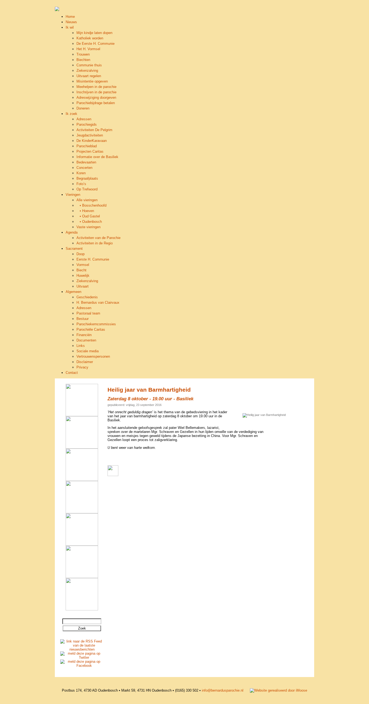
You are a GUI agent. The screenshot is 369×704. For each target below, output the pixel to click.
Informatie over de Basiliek (97, 157)
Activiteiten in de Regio (94, 243)
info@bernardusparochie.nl (222, 690)
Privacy (82, 367)
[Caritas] (82, 544)
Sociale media (87, 351)
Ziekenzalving (87, 71)
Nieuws (71, 22)
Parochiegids (86, 124)
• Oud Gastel (88, 216)
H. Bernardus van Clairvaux (97, 302)
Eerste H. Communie (92, 259)
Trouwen (83, 54)
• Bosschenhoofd (91, 205)
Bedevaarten (86, 162)
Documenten (86, 340)
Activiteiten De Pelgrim (94, 130)
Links (80, 346)
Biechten (83, 60)
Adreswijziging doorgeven (96, 97)
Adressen (83, 119)
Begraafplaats (87, 178)
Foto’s (81, 184)
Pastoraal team (88, 313)
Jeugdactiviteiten (89, 135)
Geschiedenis (87, 297)
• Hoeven (85, 211)
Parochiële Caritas (90, 329)
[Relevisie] (82, 447)
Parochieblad (86, 146)
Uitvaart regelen (88, 76)
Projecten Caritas (89, 151)
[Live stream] (82, 512)
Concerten (84, 168)
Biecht (81, 270)
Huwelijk (82, 276)
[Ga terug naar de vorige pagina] (113, 475)
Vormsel (82, 265)
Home (70, 17)
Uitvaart (82, 286)
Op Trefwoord (87, 189)
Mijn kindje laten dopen (94, 33)
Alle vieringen (87, 200)
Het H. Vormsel (88, 49)
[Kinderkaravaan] (82, 577)
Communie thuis (89, 65)
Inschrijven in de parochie (96, 92)
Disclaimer (84, 362)
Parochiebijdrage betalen (95, 103)
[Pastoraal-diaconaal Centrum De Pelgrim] (82, 609)
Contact (72, 373)
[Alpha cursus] (82, 415)
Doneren (82, 108)
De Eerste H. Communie (95, 44)
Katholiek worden (89, 38)
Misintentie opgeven (92, 81)
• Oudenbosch (89, 222)
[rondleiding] (82, 480)
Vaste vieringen (88, 227)
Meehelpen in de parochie (96, 87)
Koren (81, 173)
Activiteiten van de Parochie (98, 238)
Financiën (84, 335)
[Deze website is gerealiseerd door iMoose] (278, 690)
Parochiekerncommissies (96, 324)
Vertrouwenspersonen (93, 356)
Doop (80, 254)
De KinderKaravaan (91, 141)
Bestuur (82, 319)
